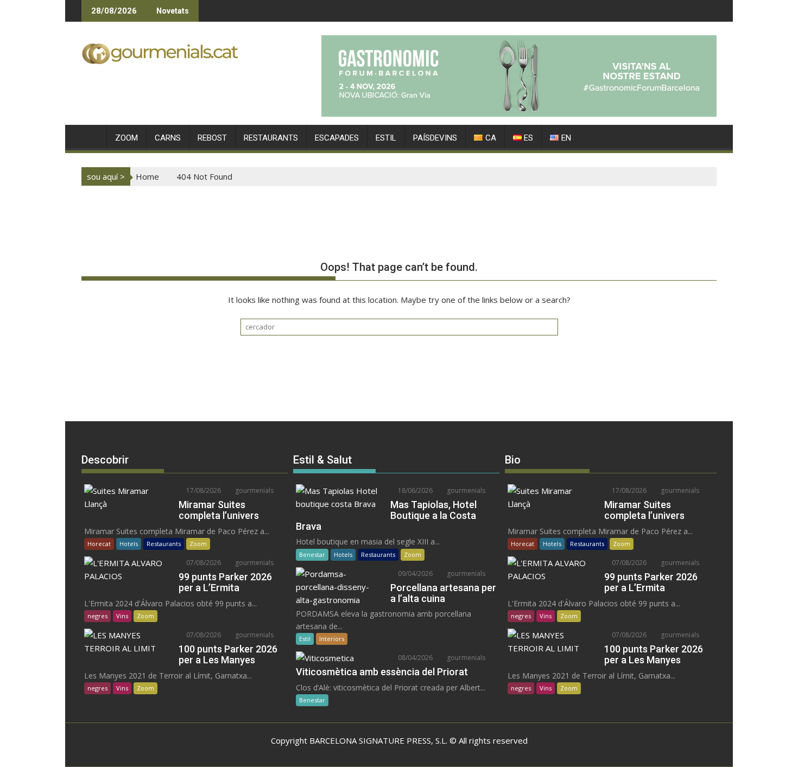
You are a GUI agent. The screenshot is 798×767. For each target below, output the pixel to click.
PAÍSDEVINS (435, 138)
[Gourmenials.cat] (92, 135)
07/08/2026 (203, 562)
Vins (122, 616)
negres (97, 616)
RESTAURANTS (271, 138)
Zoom (198, 544)
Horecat (99, 544)
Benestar (312, 554)
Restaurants (164, 544)
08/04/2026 (414, 657)
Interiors (331, 639)
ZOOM (126, 138)
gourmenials (253, 490)
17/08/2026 (203, 490)
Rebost (212, 138)
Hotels (128, 544)
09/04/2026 (414, 573)
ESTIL (386, 138)
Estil (305, 639)
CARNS (168, 138)
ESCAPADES (337, 138)
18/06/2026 (414, 490)
